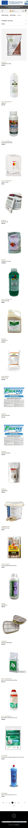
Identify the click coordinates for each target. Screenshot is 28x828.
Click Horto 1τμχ (5, 528)
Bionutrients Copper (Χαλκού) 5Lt (9, 717)
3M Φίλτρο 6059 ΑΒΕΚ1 (6, 642)
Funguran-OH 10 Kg (6, 261)
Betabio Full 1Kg (5, 300)
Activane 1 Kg (4, 377)
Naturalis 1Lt (4, 605)
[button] (3, 11)
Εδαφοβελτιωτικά (5, 526)
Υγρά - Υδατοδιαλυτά (6, 101)
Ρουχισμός (4, 641)
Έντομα (3, 603)
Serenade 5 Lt (4, 340)
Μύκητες (3, 220)
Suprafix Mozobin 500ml (6, 142)
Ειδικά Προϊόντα (5, 376)
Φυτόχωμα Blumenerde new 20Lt (9, 565)
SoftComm (17, 824)
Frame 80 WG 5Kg (5, 415)
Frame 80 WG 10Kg (5, 453)
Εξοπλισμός (4, 755)
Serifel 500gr (4, 490)
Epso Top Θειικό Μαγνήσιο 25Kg (9, 680)
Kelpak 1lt (3, 103)
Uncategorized (5, 564)
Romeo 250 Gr (4, 221)
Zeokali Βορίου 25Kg (6, 63)
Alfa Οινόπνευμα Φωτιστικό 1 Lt (9, 794)
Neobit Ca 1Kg (4, 182)
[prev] (3, 803)
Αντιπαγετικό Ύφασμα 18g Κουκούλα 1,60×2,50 (12, 757)
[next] (14, 806)
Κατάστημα (13, 15)
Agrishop (3, 62)
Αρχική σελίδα (4, 15)
